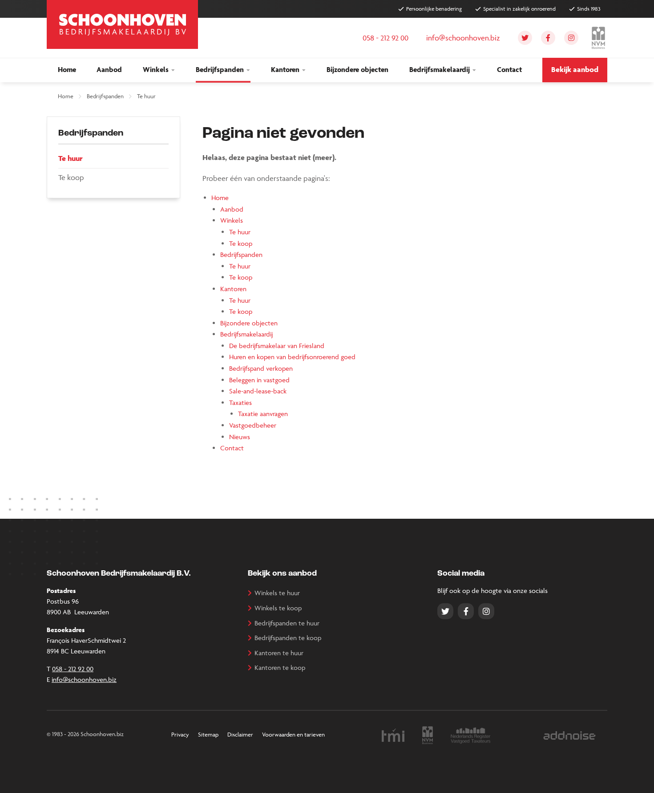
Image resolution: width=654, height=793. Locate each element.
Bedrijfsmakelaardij (246, 334)
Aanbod (231, 209)
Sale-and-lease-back (258, 391)
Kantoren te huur (278, 653)
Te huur (146, 96)
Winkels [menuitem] (156, 69)
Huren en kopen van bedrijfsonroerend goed (292, 356)
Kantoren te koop (279, 667)
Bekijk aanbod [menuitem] (574, 69)
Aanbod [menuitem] (109, 69)
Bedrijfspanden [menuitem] (220, 69)
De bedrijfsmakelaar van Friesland (276, 345)
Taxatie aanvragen (263, 413)
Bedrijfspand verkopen (261, 368)
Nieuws (239, 437)
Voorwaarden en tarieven (293, 734)
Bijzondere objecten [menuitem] (357, 69)
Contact (232, 448)
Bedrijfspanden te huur (286, 623)
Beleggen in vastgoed (259, 380)
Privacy (180, 734)
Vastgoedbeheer (252, 425)
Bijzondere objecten (249, 323)
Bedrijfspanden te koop (287, 637)
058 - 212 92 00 (72, 669)
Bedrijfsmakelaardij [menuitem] (439, 69)
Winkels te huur (277, 593)
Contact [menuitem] (509, 69)
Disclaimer (240, 734)
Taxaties (240, 402)
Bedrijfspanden (105, 96)
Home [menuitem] (67, 69)
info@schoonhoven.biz (84, 679)
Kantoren (233, 288)
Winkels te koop (278, 608)
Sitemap (208, 734)
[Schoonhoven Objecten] (122, 24)
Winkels (231, 220)
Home (65, 96)
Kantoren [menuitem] (285, 69)
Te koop (240, 243)
